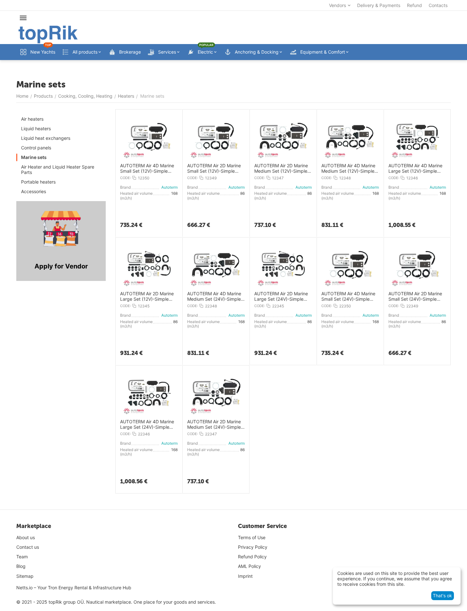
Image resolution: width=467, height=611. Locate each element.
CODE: (125, 178)
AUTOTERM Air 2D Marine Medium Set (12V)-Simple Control (281, 168)
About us (25, 537)
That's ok (442, 595)
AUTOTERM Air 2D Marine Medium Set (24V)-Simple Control (214, 424)
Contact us (27, 547)
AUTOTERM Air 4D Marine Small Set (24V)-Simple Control (348, 296)
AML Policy (249, 566)
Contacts (438, 5)
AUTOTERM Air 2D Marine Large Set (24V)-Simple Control (281, 296)
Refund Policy (252, 556)
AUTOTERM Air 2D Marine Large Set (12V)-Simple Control (147, 296)
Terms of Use (251, 537)
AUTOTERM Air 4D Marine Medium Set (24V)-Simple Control (214, 296)
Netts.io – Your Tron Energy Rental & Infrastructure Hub (73, 587)
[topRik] (48, 34)
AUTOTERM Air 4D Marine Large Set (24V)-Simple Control (147, 424)
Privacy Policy (252, 547)
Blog (21, 566)
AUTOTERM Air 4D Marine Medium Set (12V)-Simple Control (348, 168)
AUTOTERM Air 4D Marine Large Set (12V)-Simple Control (415, 168)
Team (22, 556)
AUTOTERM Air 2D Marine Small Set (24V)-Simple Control (415, 296)
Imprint (245, 576)
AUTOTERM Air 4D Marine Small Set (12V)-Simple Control (147, 168)
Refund (414, 5)
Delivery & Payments (378, 5)
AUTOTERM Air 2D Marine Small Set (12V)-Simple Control (214, 168)
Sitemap (25, 576)
